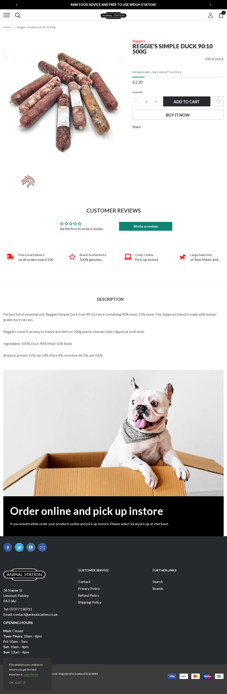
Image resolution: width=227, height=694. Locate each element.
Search (158, 581)
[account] (210, 15)
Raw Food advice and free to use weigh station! (114, 4)
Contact (84, 581)
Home (7, 27)
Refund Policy (88, 595)
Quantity (137, 92)
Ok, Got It (17, 682)
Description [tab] (110, 299)
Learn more (31, 674)
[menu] (6, 15)
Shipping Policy (89, 602)
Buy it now (178, 115)
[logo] (113, 15)
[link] (28, 181)
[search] (17, 15)
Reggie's (138, 41)
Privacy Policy (89, 588)
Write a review (145, 226)
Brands (158, 588)
